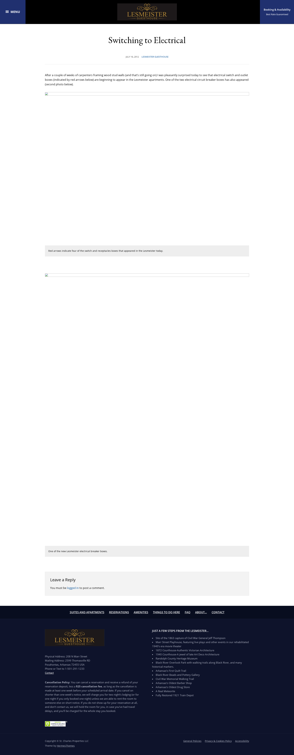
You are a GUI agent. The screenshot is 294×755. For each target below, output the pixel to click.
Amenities (141, 612)
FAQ (187, 612)
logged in (73, 588)
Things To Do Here (166, 612)
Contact (218, 612)
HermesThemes (66, 745)
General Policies (192, 741)
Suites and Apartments (87, 612)
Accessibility (242, 741)
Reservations (119, 612)
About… (201, 612)
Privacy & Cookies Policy (218, 741)
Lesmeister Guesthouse (155, 56)
